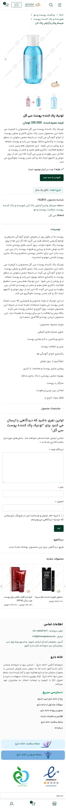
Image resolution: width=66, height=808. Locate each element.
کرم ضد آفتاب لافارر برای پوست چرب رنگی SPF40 (18, 599)
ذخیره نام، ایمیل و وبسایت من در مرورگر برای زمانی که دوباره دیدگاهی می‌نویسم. (34, 518)
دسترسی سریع (53, 692)
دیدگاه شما (56, 450)
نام (61, 487)
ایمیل (59, 502)
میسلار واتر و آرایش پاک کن (49, 23)
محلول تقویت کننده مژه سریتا (49, 597)
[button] (60, 59)
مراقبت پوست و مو (44, 15)
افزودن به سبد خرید (51, 177)
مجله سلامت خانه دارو (27, 744)
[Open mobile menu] (60, 5)
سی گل (52, 216)
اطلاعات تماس (53, 624)
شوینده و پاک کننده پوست (48, 19)
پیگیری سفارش (16, 5)
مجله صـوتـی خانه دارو (28, 755)
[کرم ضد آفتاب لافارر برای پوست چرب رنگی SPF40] (18, 579)
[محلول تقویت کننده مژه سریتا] (48, 579)
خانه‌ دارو (57, 657)
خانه (61, 15)
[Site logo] (33, 5)
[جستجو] (51, 5)
